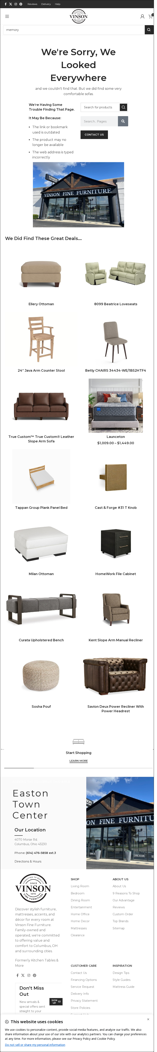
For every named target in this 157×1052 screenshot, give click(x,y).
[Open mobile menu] (7, 16)
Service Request (82, 987)
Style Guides (121, 980)
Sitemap (119, 928)
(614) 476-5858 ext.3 (41, 853)
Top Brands (120, 921)
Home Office (80, 914)
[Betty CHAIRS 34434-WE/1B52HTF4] (116, 339)
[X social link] (10, 4)
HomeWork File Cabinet (115, 574)
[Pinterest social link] (21, 4)
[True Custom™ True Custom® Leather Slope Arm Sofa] (41, 406)
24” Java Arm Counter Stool (41, 370)
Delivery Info (80, 994)
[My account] (142, 16)
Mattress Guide (124, 987)
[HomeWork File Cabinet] (116, 543)
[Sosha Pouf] (41, 675)
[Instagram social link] (15, 4)
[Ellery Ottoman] (41, 273)
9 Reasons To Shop (126, 893)
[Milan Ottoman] (41, 543)
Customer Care (84, 966)
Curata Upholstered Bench (41, 640)
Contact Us (79, 973)
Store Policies (80, 1008)
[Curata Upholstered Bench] (41, 609)
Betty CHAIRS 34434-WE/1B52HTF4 (115, 370)
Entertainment (81, 907)
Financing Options (84, 980)
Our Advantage (124, 900)
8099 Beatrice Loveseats (115, 304)
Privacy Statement (84, 1001)
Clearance (78, 935)
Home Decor (80, 921)
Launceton (116, 437)
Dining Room (80, 900)
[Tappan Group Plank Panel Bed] (41, 476)
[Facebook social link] (5, 4)
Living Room (80, 886)
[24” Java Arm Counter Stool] (41, 339)
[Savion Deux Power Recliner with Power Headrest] (116, 675)
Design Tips (121, 973)
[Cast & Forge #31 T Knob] (116, 476)
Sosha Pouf (41, 707)
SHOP (75, 879)
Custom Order (123, 914)
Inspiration (122, 966)
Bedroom (77, 893)
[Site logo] (78, 16)
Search (149, 29)
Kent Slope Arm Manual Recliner (116, 640)
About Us (120, 879)
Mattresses (79, 928)
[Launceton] (116, 406)
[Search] (123, 107)
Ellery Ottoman (41, 304)
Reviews (119, 907)
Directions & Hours (28, 861)
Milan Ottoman (41, 574)
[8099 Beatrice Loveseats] (116, 273)
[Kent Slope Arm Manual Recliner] (116, 609)
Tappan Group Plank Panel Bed (41, 508)
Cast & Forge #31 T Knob (116, 508)
